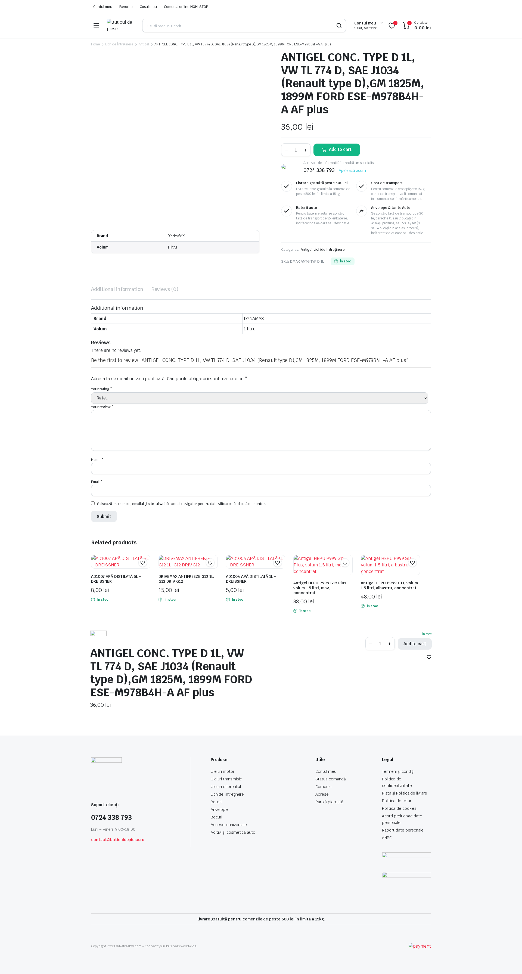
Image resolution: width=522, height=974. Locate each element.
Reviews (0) (164, 289)
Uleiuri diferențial (226, 786)
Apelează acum (352, 170)
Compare (145, 573)
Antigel (144, 44)
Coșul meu (148, 6)
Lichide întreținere (227, 794)
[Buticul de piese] (120, 25)
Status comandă (330, 779)
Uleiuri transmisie (226, 779)
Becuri (216, 817)
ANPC (387, 837)
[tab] (117, 289)
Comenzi (323, 786)
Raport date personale (403, 830)
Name (97, 459)
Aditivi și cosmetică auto (233, 832)
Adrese (322, 794)
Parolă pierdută (329, 801)
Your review (102, 407)
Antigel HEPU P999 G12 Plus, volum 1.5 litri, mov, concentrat (320, 588)
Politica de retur (396, 800)
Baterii (216, 801)
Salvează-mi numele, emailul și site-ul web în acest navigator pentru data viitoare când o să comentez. (181, 503)
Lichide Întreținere (119, 44)
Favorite (126, 6)
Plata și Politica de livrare (404, 793)
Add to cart (340, 149)
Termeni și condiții (398, 771)
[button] (142, 562)
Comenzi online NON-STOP (186, 6)
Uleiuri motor (222, 771)
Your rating (101, 389)
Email (96, 481)
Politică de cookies (399, 808)
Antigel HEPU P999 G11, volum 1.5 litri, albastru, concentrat (389, 585)
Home (95, 44)
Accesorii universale (229, 824)
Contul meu (102, 6)
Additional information (117, 289)
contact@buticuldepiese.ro (117, 839)
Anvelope (219, 809)
